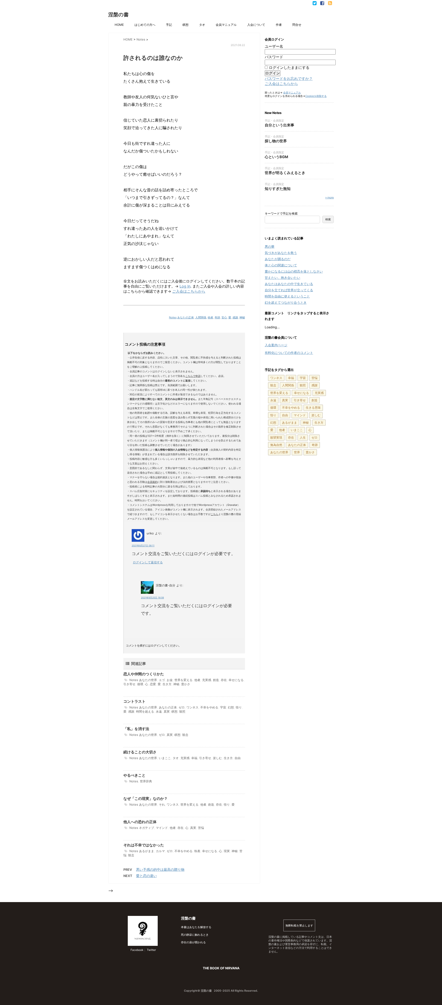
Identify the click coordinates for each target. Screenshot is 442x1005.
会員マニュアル (226, 24)
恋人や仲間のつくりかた (143, 674)
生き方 (167, 684)
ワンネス (192, 707)
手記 (169, 24)
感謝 (235, 317)
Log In (185, 286)
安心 (224, 317)
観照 (182, 711)
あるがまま (146, 851)
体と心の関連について (281, 265)
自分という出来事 (279, 125)
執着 (197, 851)
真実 (167, 711)
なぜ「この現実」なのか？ (145, 798)
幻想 (231, 707)
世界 (297, 452)
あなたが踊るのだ (278, 259)
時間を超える (145, 711)
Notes (173, 317)
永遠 (159, 711)
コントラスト (134, 701)
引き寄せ (129, 684)
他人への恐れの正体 (140, 821)
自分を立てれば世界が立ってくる (289, 290)
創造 (216, 680)
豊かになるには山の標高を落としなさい (294, 271)
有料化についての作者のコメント (289, 353)
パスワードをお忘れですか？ (289, 78)
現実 (227, 851)
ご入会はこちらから (188, 291)
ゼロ (182, 707)
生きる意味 (313, 407)
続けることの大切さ (140, 752)
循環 (140, 684)
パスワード (274, 57)
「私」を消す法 (136, 728)
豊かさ (185, 684)
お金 (170, 680)
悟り (239, 707)
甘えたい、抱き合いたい (282, 278)
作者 (279, 24)
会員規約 (152, 482)
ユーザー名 (274, 46)
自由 (238, 758)
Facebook (136, 950)
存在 (224, 680)
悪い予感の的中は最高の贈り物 (160, 869)
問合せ (296, 24)
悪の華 (269, 246)
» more (329, 197)
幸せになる (236, 680)
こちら (214, 514)
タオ (202, 24)
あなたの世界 (148, 680)
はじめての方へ (144, 24)
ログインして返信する (148, 562)
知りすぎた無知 (278, 188)
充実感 (206, 680)
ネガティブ (146, 828)
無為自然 (276, 445)
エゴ (162, 680)
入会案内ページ (276, 345)
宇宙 (223, 707)
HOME (119, 24)
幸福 (194, 758)
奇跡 (217, 317)
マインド (162, 828)
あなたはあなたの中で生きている (289, 284)
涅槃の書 (118, 14)
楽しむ (217, 758)
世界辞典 (146, 781)
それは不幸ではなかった (143, 845)
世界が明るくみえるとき (285, 172)
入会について (256, 24)
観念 (185, 735)
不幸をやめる (209, 707)
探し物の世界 (276, 141)
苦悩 (201, 828)
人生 (303, 437)
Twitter (151, 950)
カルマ (160, 851)
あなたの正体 (185, 317)
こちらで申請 (193, 376)
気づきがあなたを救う (281, 253)
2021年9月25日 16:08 (152, 597)
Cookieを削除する (316, 96)
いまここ (165, 758)
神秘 (242, 317)
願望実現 (276, 437)
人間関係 (200, 317)
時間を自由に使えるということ (287, 296)
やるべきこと (134, 775)
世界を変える (183, 680)
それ (162, 804)
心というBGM (276, 156)
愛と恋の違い (146, 876)
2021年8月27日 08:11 (143, 545)
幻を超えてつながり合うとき (286, 302)
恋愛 (153, 684)
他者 (210, 317)
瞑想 (186, 24)
